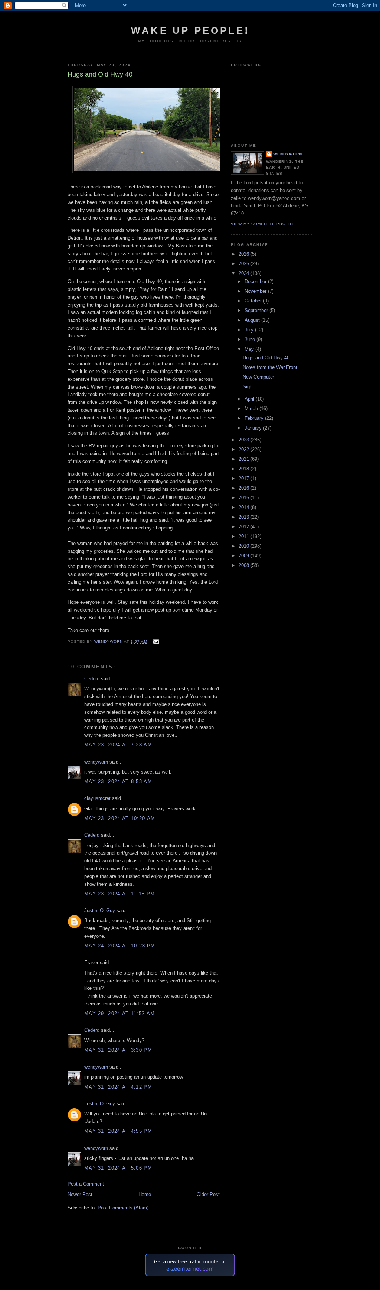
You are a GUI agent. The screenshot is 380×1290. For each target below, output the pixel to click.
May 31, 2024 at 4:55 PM (118, 1131)
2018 (244, 468)
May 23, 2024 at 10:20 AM (119, 818)
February (255, 418)
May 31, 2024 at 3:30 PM (118, 1050)
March (252, 408)
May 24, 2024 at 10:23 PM (119, 946)
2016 (244, 488)
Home (144, 1194)
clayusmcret (97, 798)
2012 (244, 526)
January (254, 428)
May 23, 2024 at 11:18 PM (119, 894)
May (250, 349)
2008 (244, 565)
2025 (244, 263)
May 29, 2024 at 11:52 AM (119, 1013)
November (256, 291)
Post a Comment (86, 1184)
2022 (244, 449)
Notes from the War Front (270, 367)
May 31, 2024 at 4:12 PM (118, 1087)
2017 (244, 478)
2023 (244, 440)
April (250, 399)
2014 (244, 507)
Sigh (247, 386)
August (253, 320)
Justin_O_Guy (99, 910)
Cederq (91, 678)
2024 (244, 273)
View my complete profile (263, 224)
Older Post (208, 1194)
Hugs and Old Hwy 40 (266, 357)
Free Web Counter (190, 1282)
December (256, 281)
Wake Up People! (190, 30)
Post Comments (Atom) (123, 1207)
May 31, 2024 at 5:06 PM (118, 1168)
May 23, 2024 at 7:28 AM (118, 745)
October (254, 301)
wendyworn (96, 762)
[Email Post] (155, 641)
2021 (244, 459)
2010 (244, 546)
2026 (244, 254)
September (257, 310)
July (250, 330)
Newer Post (80, 1194)
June (250, 339)
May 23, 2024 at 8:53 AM (118, 781)
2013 (244, 517)
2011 (244, 536)
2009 (244, 555)
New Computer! (259, 377)
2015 (244, 497)
